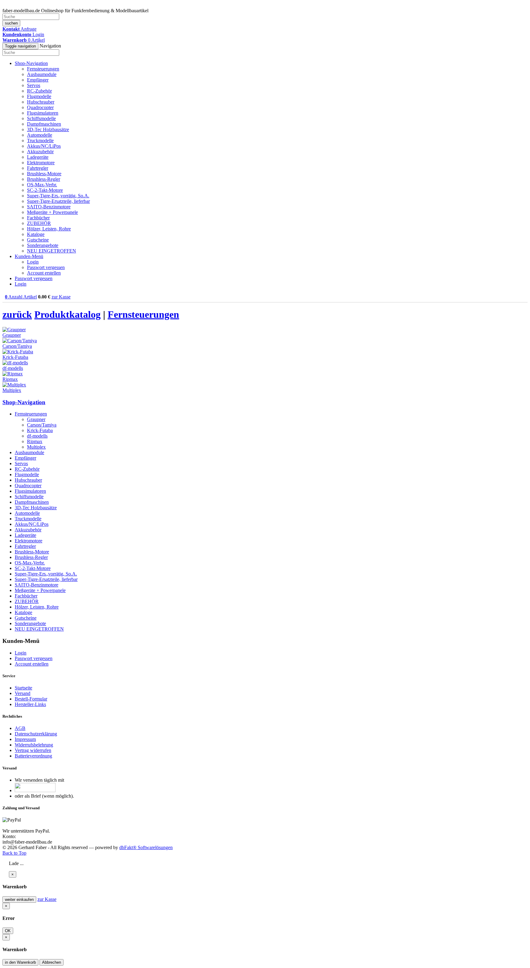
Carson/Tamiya (41, 424)
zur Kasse (61, 296)
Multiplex (36, 447)
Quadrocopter (40, 107)
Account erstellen (44, 272)
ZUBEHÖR (39, 223)
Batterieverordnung (33, 755)
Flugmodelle (39, 96)
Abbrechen (51, 962)
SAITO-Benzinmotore (49, 206)
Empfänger (37, 79)
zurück (17, 314)
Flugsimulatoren (42, 113)
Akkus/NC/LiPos (44, 146)
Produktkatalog (67, 314)
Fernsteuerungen (43, 68)
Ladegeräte (37, 157)
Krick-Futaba (40, 430)
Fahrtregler (37, 168)
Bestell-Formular (31, 698)
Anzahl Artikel (21, 296)
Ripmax (34, 441)
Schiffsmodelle (41, 118)
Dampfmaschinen (44, 124)
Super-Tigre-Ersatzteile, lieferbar (58, 201)
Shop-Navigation (23, 402)
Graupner (36, 419)
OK (8, 930)
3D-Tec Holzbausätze (48, 129)
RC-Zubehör (39, 90)
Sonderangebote (42, 245)
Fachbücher (38, 217)
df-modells (37, 435)
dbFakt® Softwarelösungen (146, 847)
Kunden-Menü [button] (29, 256)
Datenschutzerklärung (36, 733)
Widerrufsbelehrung (34, 744)
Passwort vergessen (46, 267)
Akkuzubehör (40, 151)
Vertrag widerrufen (33, 750)
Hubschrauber (40, 101)
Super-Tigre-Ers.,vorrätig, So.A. (58, 195)
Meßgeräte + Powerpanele (52, 212)
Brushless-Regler (43, 179)
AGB (20, 728)
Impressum (25, 739)
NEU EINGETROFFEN (51, 250)
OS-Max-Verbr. (42, 184)
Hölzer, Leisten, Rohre (49, 228)
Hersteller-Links (30, 704)
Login (33, 261)
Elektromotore (41, 162)
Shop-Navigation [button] (31, 63)
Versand (22, 693)
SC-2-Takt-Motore (45, 190)
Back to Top (14, 853)
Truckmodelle (40, 140)
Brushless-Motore (44, 173)
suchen (11, 23)
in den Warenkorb (20, 962)
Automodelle (39, 135)
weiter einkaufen (19, 899)
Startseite (23, 687)
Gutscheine (38, 239)
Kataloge (35, 234)
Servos (33, 85)
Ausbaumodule (41, 74)
